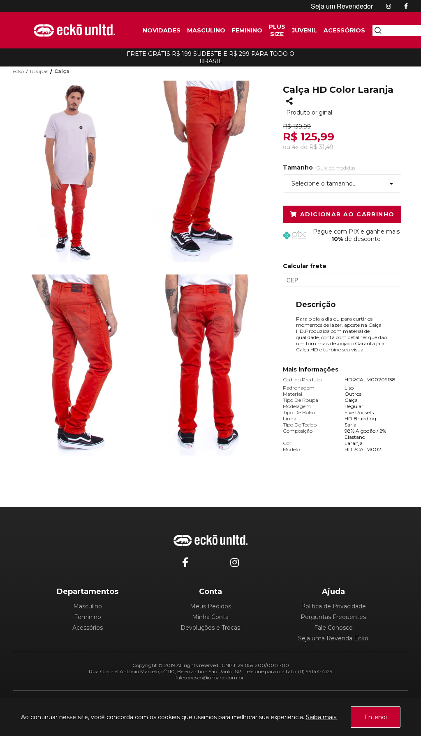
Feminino (87, 617)
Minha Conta (210, 617)
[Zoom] (79, 170)
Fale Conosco (333, 627)
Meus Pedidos (210, 606)
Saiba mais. (322, 717)
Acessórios (87, 627)
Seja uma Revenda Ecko (333, 638)
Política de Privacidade (333, 606)
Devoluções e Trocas (210, 627)
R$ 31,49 (321, 147)
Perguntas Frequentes (333, 617)
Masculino (87, 606)
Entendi (375, 717)
